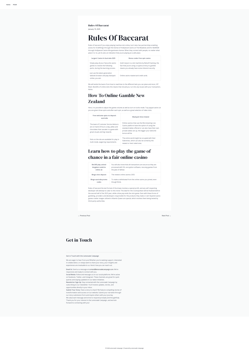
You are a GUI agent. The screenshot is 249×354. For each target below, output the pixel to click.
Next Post (166, 216)
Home (8, 5)
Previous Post (84, 216)
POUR (15, 5)
